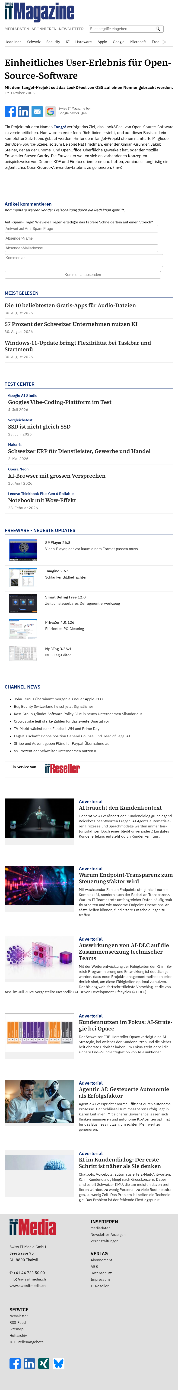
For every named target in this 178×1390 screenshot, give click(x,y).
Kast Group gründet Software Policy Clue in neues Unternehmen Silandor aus (78, 713)
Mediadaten (101, 1228)
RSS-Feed (18, 1322)
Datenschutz (101, 1273)
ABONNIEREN (44, 28)
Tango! (60, 126)
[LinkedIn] (31, 1367)
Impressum (100, 1279)
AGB (94, 1266)
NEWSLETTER (71, 28)
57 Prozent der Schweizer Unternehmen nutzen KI (56, 750)
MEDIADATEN (17, 28)
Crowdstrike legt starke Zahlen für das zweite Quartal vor (61, 721)
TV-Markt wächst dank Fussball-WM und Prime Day (56, 728)
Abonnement (101, 1260)
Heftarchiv (18, 1335)
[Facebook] (17, 1367)
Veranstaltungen (104, 1241)
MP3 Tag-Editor (58, 655)
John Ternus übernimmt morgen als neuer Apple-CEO (58, 699)
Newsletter (19, 1316)
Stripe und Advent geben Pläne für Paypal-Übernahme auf (62, 743)
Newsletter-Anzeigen (108, 1234)
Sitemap (16, 1329)
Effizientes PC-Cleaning (64, 628)
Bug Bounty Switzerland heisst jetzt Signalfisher (53, 706)
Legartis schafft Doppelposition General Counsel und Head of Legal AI (72, 736)
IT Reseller (100, 1286)
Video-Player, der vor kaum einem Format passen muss (91, 548)
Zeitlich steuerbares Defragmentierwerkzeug (82, 603)
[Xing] (45, 1367)
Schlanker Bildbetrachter (66, 577)
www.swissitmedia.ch (28, 1285)
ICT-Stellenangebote (27, 1342)
